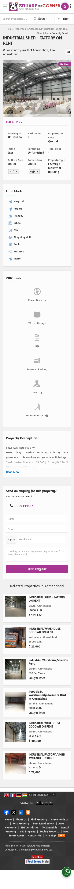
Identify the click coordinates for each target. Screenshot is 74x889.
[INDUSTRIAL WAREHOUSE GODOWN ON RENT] (15, 637)
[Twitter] (13, 812)
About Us (21, 819)
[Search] (65, 6)
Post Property (21, 823)
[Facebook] (6, 812)
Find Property (39, 819)
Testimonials (49, 827)
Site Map (50, 835)
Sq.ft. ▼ (13, 171)
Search (42, 18)
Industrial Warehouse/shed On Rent (48, 661)
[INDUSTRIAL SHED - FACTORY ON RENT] (37, 113)
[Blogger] (28, 812)
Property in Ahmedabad (27, 28)
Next (66, 89)
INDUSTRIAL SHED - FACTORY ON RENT (47, 598)
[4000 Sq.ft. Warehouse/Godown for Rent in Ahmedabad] (15, 702)
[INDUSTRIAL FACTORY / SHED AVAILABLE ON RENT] (15, 763)
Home (10, 28)
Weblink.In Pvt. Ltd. (42, 849)
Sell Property (27, 831)
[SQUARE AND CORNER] (34, 7)
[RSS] (61, 835)
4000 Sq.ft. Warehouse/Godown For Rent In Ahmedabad (47, 695)
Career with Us (59, 819)
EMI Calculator (29, 827)
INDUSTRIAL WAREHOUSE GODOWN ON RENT (45, 630)
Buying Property (49, 831)
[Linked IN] (21, 812)
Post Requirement (43, 823)
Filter (64, 19)
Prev (8, 89)
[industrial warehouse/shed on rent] (15, 669)
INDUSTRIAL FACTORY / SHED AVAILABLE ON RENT (47, 756)
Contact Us (34, 835)
